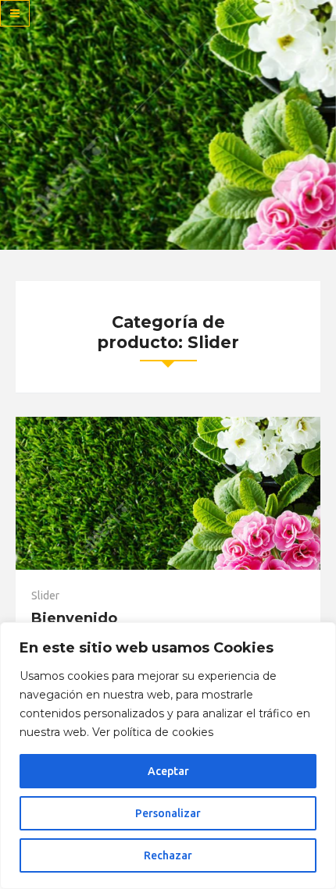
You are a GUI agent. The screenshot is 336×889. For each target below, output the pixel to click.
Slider (45, 595)
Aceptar (168, 771)
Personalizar (168, 813)
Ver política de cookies (152, 732)
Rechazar (168, 855)
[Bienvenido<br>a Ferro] (168, 493)
